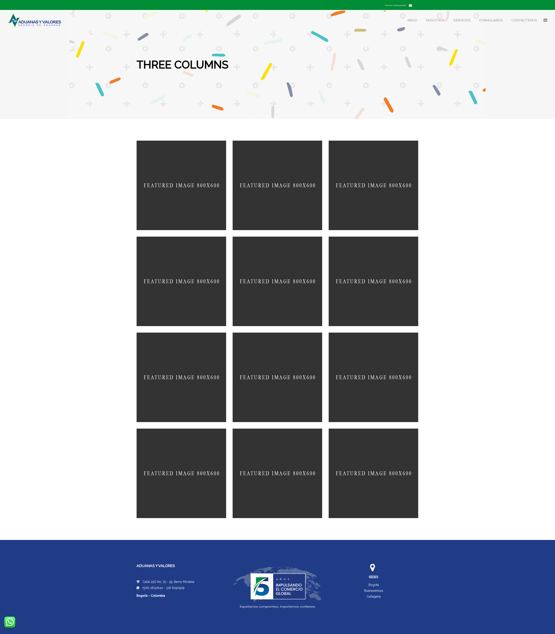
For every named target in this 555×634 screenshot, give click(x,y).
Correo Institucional (395, 5)
